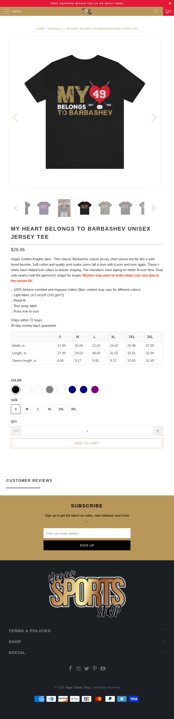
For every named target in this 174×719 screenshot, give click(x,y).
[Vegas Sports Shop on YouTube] (103, 669)
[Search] (158, 11)
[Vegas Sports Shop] (87, 11)
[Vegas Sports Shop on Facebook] (70, 669)
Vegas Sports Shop (77, 687)
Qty (14, 421)
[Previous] (16, 117)
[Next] (152, 117)
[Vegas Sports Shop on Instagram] (78, 669)
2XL (61, 409)
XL (50, 409)
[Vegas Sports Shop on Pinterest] (95, 669)
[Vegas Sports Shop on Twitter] (86, 669)
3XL (73, 409)
